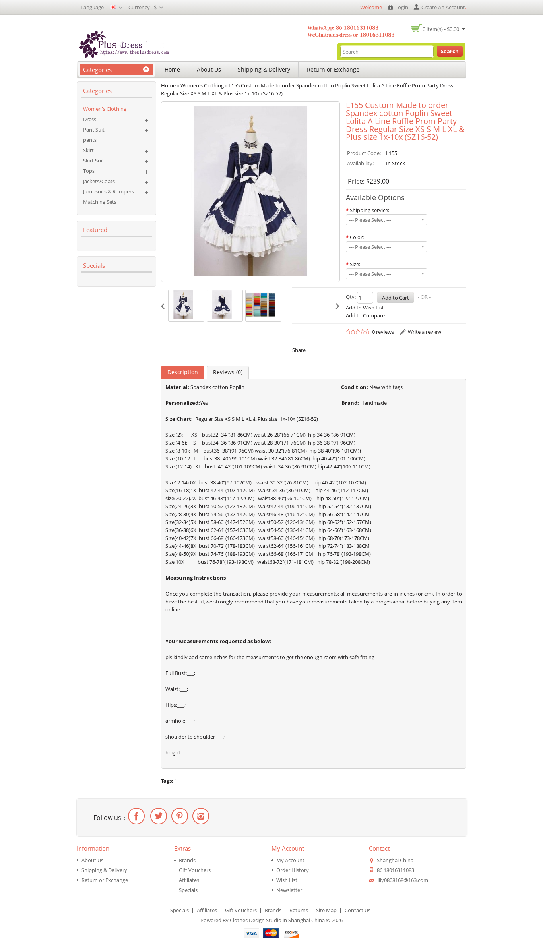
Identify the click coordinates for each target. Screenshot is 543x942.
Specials (188, 890)
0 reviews (383, 331)
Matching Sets (99, 201)
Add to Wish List (365, 307)
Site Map (326, 910)
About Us (209, 69)
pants (90, 139)
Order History (292, 870)
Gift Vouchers (195, 870)
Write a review (424, 331)
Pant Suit (94, 129)
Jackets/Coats (99, 181)
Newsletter (289, 890)
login (401, 7)
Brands (187, 860)
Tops (89, 170)
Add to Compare (365, 315)
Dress (89, 119)
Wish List (286, 880)
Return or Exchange (333, 69)
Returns (298, 910)
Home (172, 69)
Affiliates (189, 880)
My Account (290, 860)
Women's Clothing (104, 108)
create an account (443, 7)
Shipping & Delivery (264, 69)
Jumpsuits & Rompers (108, 191)
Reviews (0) (227, 372)
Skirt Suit (93, 160)
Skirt (88, 150)
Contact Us (357, 910)
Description (182, 372)
